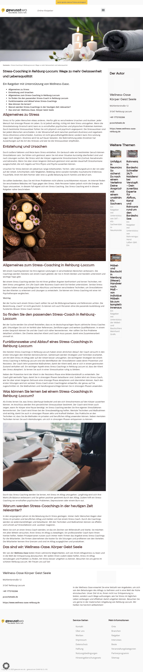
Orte (113, 626)
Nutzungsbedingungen (86, 653)
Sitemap (115, 657)
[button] (103, 10)
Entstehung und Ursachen (21, 92)
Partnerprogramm (120, 653)
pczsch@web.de (117, 123)
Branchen (116, 630)
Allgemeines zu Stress (19, 89)
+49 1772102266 (117, 117)
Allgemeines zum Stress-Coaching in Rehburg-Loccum (34, 95)
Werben (79, 635)
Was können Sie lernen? (20, 104)
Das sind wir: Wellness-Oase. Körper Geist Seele (31, 110)
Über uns (80, 630)
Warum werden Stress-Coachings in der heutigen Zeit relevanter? (40, 107)
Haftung (79, 648)
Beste (114, 644)
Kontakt (79, 626)
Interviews (116, 639)
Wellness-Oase (21, 553)
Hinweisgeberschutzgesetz (88, 657)
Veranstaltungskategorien (123, 648)
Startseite (6, 65)
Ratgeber (115, 635)
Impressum (81, 639)
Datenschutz (82, 644)
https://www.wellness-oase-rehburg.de (21, 602)
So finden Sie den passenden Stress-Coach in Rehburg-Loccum (38, 98)
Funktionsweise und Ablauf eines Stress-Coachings (33, 101)
